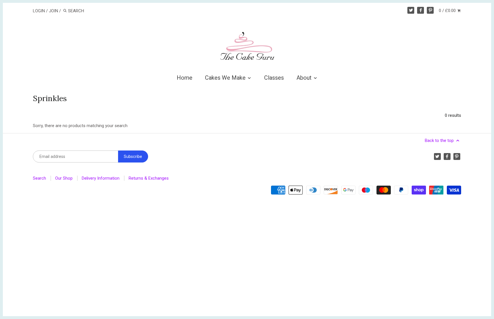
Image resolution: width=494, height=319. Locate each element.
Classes (274, 77)
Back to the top (440, 140)
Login (39, 10)
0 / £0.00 (448, 10)
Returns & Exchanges (149, 178)
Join (53, 10)
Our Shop (64, 178)
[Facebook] (420, 10)
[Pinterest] (430, 10)
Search (39, 178)
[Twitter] (410, 10)
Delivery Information (100, 178)
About (304, 77)
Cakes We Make (226, 77)
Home (184, 77)
